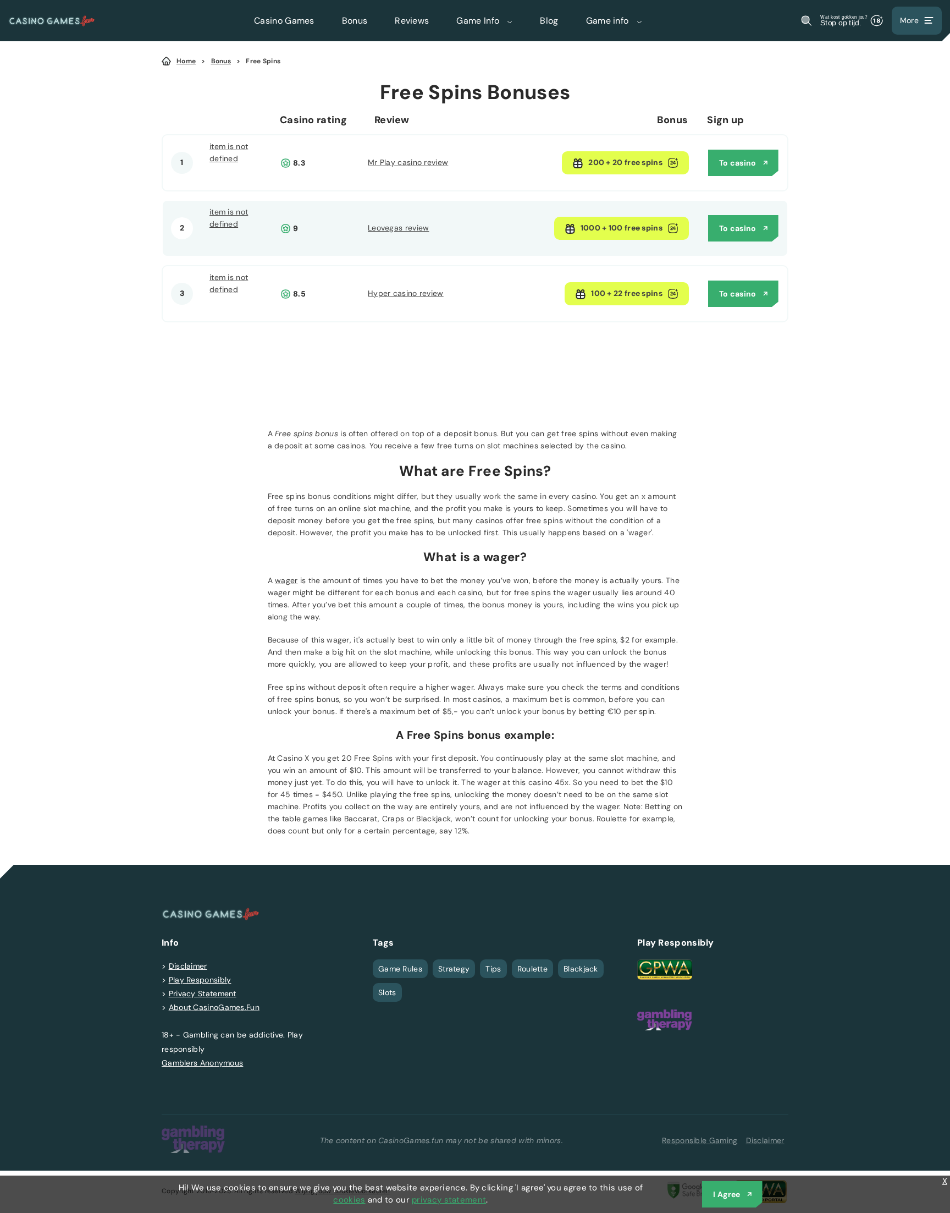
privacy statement (449, 1199)
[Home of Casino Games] (51, 21)
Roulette (532, 969)
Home (186, 61)
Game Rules (400, 969)
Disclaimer (188, 966)
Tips (493, 969)
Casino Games (284, 20)
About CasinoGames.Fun (214, 1007)
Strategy (454, 969)
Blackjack (581, 969)
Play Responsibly (200, 980)
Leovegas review (398, 228)
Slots (387, 992)
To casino (737, 163)
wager (286, 580)
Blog (549, 20)
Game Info (478, 20)
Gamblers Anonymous (202, 1063)
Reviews (412, 20)
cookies (349, 1199)
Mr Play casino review (408, 162)
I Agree (726, 1194)
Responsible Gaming (699, 1140)
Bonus (355, 20)
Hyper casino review (406, 293)
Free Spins (263, 61)
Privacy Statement (202, 993)
